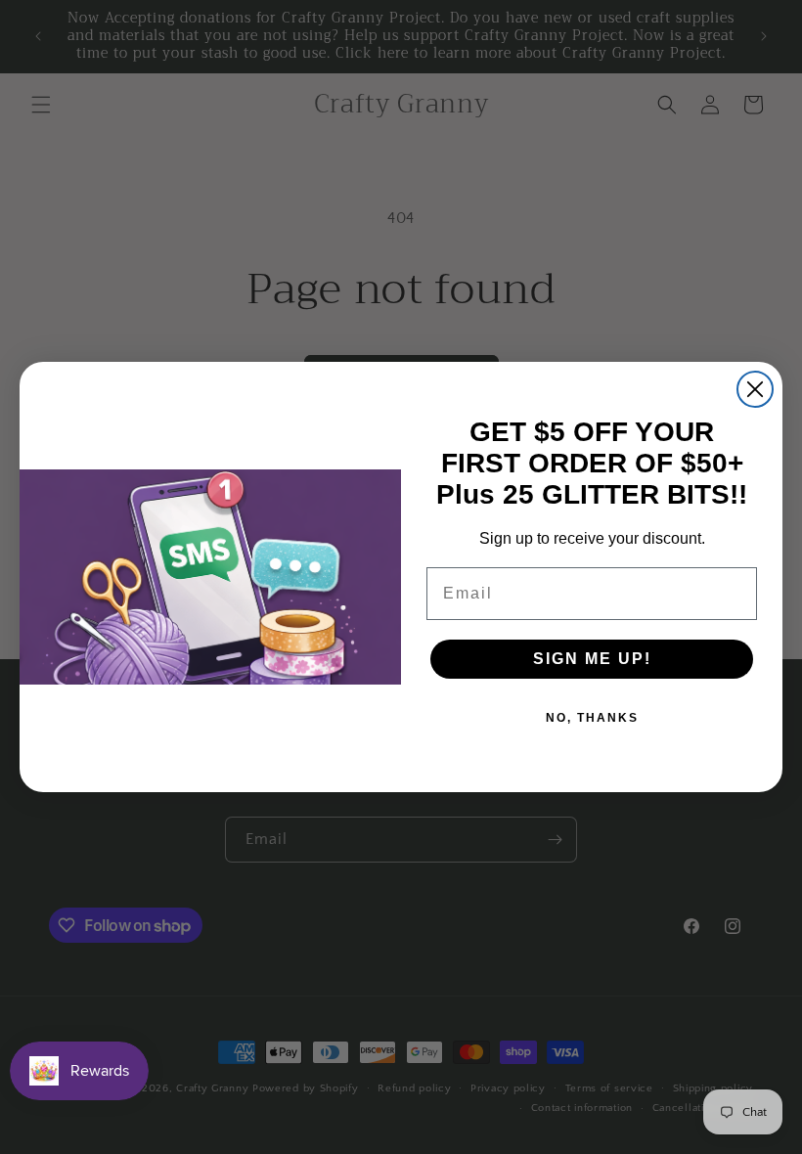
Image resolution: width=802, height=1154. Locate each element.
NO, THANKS (592, 718)
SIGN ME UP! (592, 658)
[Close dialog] (755, 389)
